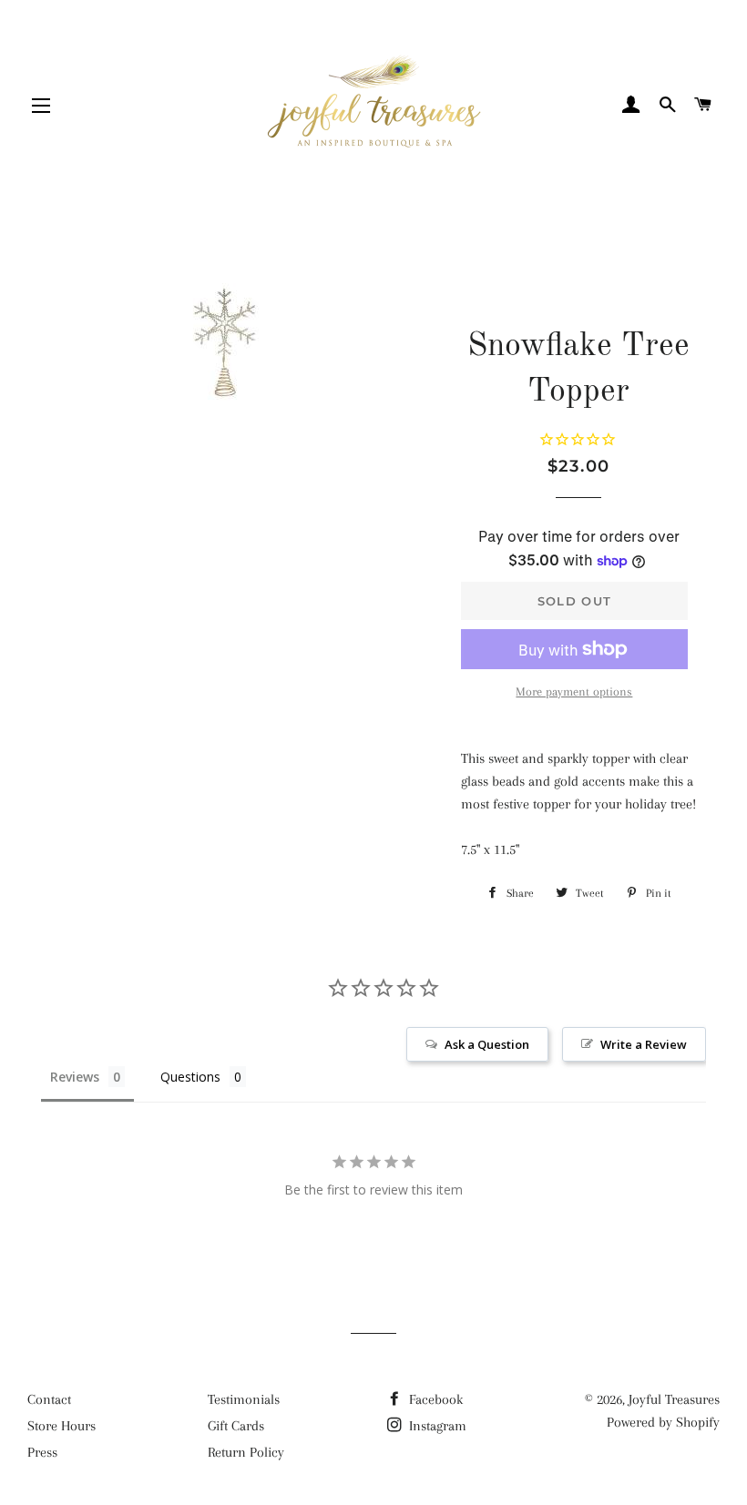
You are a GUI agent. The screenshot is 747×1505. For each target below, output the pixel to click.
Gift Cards (236, 1426)
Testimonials (244, 1399)
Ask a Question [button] (487, 1044)
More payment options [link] (574, 691)
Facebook (434, 1399)
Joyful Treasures (674, 1399)
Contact (49, 1399)
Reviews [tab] (74, 1076)
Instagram (435, 1426)
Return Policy (246, 1452)
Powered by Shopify (663, 1422)
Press (42, 1452)
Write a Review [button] (643, 1044)
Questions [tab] (190, 1076)
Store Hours (61, 1426)
